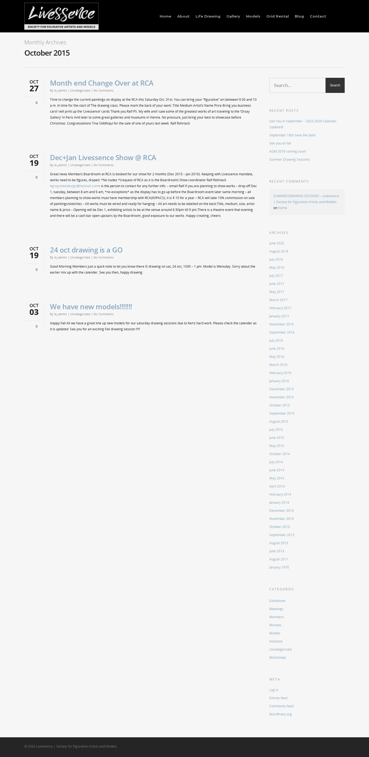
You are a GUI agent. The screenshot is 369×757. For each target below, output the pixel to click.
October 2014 (279, 454)
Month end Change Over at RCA (101, 83)
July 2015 (276, 429)
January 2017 (279, 316)
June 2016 (276, 348)
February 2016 (280, 373)
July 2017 (276, 275)
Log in (273, 690)
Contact (318, 16)
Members (276, 617)
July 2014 (276, 462)
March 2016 (278, 364)
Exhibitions (277, 600)
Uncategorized (80, 90)
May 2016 (276, 356)
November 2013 (281, 518)
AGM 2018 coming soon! (287, 151)
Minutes (275, 625)
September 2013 (281, 535)
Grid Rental (277, 16)
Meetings (276, 609)
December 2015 (281, 389)
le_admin (60, 90)
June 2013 (276, 551)
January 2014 (279, 502)
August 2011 (278, 559)
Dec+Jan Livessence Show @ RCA (103, 157)
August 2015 (278, 421)
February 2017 (280, 308)
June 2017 (276, 283)
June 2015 (276, 437)
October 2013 (279, 526)
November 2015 (281, 397)
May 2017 (276, 292)
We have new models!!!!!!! (91, 306)
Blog (299, 16)
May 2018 (276, 267)
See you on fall (280, 143)
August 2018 (278, 251)
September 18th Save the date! (292, 135)
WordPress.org (280, 714)
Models (253, 16)
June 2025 (276, 243)
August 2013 (278, 543)
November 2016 (281, 324)
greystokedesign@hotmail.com (75, 186)
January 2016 (279, 381)
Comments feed (281, 706)
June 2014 (276, 470)
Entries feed (278, 698)
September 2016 (281, 332)
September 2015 (281, 413)
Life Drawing (208, 16)
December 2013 (281, 510)
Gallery (233, 16)
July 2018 (276, 259)
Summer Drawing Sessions (289, 159)
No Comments (103, 90)
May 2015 (276, 445)
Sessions (276, 641)
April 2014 (277, 486)
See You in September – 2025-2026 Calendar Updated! (303, 124)
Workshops (277, 657)
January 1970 (279, 567)
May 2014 (276, 478)
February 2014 (280, 494)
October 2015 (279, 405)
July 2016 (276, 340)
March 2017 (278, 300)
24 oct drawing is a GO (86, 250)
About (183, 16)
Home (165, 16)
